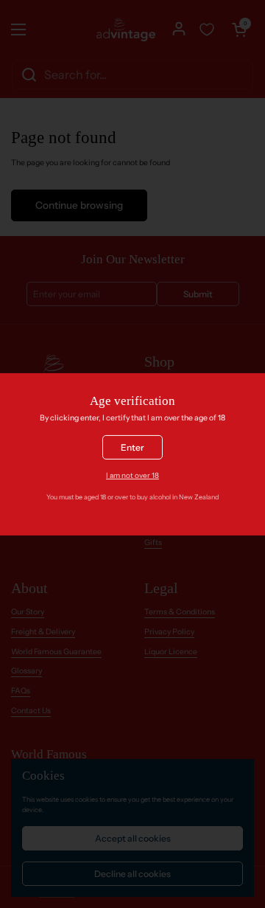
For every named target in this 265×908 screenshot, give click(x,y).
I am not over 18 (132, 475)
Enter (132, 447)
